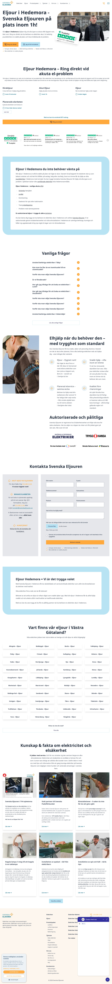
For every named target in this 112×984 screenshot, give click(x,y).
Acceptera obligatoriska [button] (14, 976)
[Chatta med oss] (93, 946)
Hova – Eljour (97, 662)
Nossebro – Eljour (97, 685)
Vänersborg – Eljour (42, 717)
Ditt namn (49, 481)
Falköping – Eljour (97, 646)
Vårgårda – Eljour (69, 717)
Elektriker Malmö (74, 914)
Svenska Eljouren (78, 218)
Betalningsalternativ (53, 973)
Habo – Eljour (15, 662)
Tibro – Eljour (69, 701)
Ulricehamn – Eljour (97, 709)
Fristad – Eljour (42, 654)
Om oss (53, 3)
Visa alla (56, 730)
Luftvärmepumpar (53, 927)
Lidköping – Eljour (42, 678)
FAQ (49, 962)
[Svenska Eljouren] (8, 3)
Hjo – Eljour (70, 662)
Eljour (26, 3)
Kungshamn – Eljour (15, 678)
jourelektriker (20, 179)
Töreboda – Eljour (42, 709)
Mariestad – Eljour (15, 685)
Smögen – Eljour (15, 701)
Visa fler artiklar (56, 901)
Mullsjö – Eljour (69, 685)
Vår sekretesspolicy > (13, 966)
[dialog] (14, 968)
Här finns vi (51, 958)
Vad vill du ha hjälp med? (54, 510)
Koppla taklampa (52, 945)
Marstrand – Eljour (42, 685)
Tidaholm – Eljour (97, 701)
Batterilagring (51, 931)
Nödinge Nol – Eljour (15, 693)
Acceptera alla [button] (14, 972)
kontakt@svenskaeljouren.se (23, 508)
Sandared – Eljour (42, 693)
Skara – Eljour (70, 693)
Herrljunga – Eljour (42, 662)
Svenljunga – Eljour (42, 701)
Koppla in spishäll (53, 947)
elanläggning (27, 205)
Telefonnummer (51, 491)
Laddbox (50, 925)
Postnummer (80, 500)
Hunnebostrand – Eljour (15, 670)
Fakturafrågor (51, 968)
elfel (41, 186)
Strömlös (22, 191)
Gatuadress (80, 491)
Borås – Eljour (70, 646)
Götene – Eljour (97, 654)
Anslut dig (50, 955)
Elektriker (19, 3)
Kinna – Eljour (97, 670)
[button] (108, 980)
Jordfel (21, 194)
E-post (78, 481)
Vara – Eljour (15, 717)
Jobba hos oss (51, 953)
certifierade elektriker (44, 182)
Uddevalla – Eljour (69, 709)
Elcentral (50, 929)
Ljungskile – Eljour (69, 678)
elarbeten (48, 213)
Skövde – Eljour (97, 693)
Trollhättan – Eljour (15, 709)
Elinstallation (51, 942)
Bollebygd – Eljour (42, 646)
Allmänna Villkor (52, 971)
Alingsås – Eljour (15, 646)
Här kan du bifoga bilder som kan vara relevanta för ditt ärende (67, 522)
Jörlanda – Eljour (42, 670)
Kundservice (64, 3)
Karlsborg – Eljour (69, 670)
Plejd (49, 940)
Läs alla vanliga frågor (56, 323)
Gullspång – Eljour (69, 654)
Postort (48, 500)
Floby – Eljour (15, 654)
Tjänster (45, 3)
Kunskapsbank (52, 960)
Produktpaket (34, 3)
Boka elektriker (52, 938)
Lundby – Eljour (97, 678)
